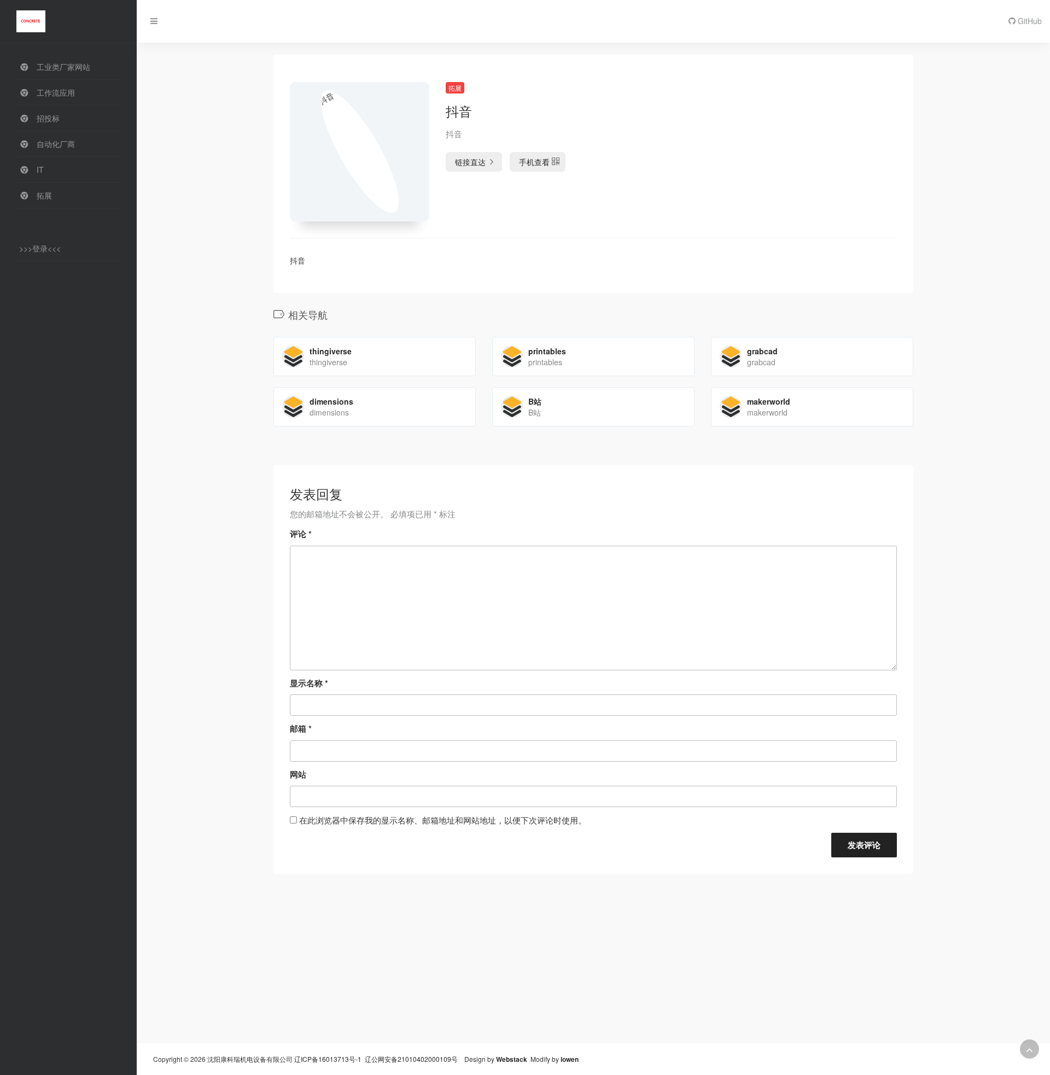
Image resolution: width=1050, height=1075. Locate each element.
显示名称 (309, 683)
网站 (298, 774)
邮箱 (301, 728)
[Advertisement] (593, 966)
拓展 (455, 87)
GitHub (1029, 20)
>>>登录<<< (40, 248)
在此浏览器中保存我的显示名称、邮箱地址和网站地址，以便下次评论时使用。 (442, 820)
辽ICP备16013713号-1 (327, 1059)
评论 (301, 534)
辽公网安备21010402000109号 (411, 1059)
